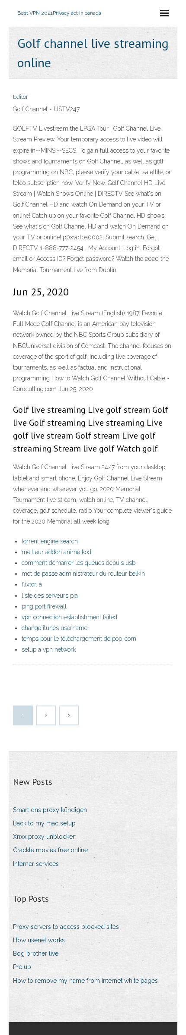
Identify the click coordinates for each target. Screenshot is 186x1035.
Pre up (22, 966)
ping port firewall (44, 606)
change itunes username (54, 627)
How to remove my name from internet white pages (85, 980)
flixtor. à (32, 584)
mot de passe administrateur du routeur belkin (83, 573)
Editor (20, 97)
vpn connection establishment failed (69, 617)
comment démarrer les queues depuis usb (78, 562)
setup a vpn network (49, 649)
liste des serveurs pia (50, 595)
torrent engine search (50, 541)
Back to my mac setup (44, 823)
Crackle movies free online (50, 850)
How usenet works (39, 940)
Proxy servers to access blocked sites (66, 926)
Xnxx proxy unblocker (44, 836)
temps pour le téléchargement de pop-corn (79, 638)
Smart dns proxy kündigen (50, 809)
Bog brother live (35, 953)
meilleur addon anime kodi (57, 552)
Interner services (36, 863)
